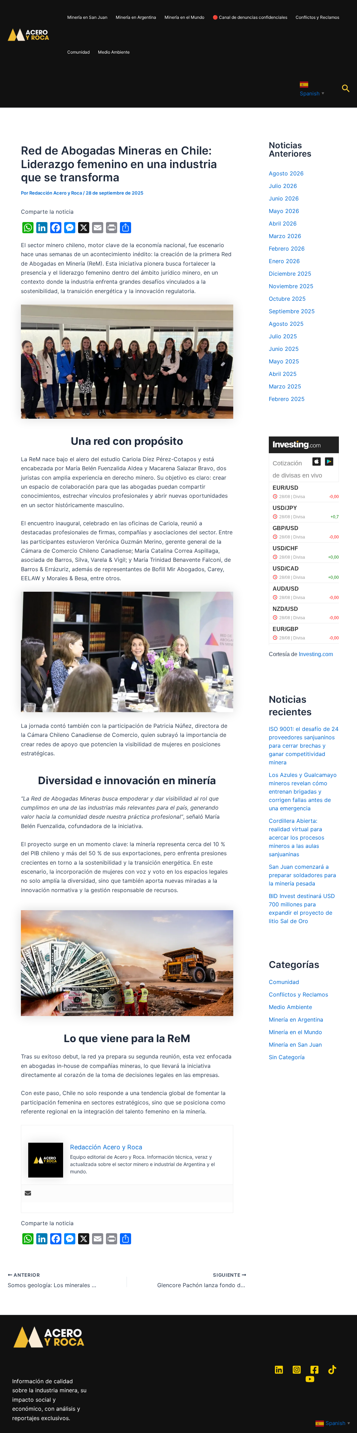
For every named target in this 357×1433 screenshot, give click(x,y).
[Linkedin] (278, 1369)
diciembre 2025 (290, 273)
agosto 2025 (286, 323)
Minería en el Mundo (184, 17)
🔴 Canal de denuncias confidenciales (250, 17)
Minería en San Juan (87, 17)
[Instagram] (296, 1369)
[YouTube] (309, 1379)
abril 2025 (283, 373)
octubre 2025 (287, 298)
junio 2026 (284, 198)
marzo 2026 (285, 236)
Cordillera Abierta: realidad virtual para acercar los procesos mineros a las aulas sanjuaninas (296, 837)
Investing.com (316, 654)
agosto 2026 (286, 173)
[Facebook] (314, 1369)
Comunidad (78, 52)
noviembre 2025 (291, 286)
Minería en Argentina (136, 17)
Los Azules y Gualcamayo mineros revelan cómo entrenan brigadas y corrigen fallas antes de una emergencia (303, 791)
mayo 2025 (284, 361)
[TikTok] (332, 1369)
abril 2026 (283, 223)
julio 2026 (283, 185)
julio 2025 (283, 336)
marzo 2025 (285, 386)
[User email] (28, 1193)
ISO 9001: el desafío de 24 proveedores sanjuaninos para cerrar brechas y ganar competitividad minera (304, 745)
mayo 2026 (284, 210)
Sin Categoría (287, 1057)
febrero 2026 (287, 248)
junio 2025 (284, 348)
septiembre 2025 (292, 311)
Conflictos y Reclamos (317, 17)
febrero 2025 (287, 398)
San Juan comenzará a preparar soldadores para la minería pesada (302, 875)
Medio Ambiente (114, 52)
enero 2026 (284, 261)
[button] (346, 89)
